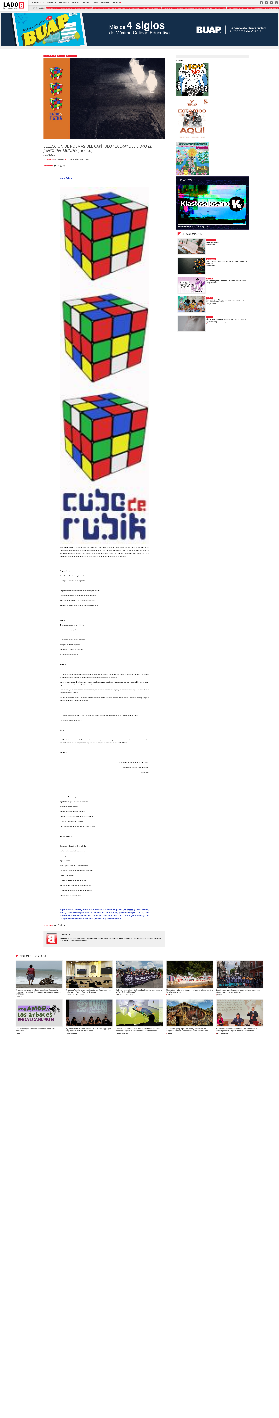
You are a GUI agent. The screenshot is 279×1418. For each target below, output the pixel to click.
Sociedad (51, 2)
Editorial (105, 2)
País (96, 2)
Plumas (117, 2)
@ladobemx (59, 159)
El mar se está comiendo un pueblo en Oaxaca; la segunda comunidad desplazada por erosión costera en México (192, 8)
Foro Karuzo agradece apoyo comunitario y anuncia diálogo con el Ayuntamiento (109, 8)
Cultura (87, 2)
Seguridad (64, 2)
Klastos (186, 180)
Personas (38, 3)
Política (76, 2)
